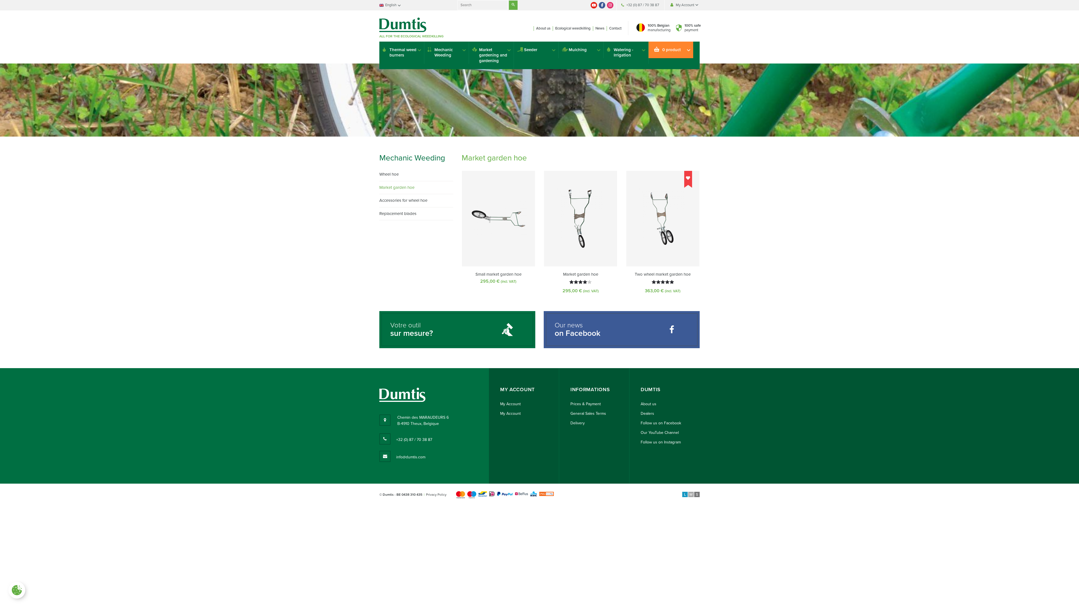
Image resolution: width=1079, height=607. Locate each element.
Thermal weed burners (402, 52)
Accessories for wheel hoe (403, 200)
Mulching (578, 49)
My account (517, 390)
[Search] (513, 5)
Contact (615, 28)
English (390, 5)
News (599, 28)
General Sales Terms (588, 413)
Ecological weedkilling (573, 28)
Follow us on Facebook (661, 423)
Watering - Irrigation (623, 52)
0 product (671, 49)
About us (543, 28)
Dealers (647, 413)
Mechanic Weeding (443, 52)
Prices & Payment (585, 404)
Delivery (577, 423)
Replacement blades (397, 213)
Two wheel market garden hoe (663, 274)
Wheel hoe (389, 174)
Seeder (530, 49)
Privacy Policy (436, 495)
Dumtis (651, 390)
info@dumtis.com (410, 457)
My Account (685, 5)
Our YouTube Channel (660, 432)
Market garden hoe (580, 274)
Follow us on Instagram (661, 442)
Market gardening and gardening (493, 55)
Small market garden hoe (498, 274)
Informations (590, 390)
